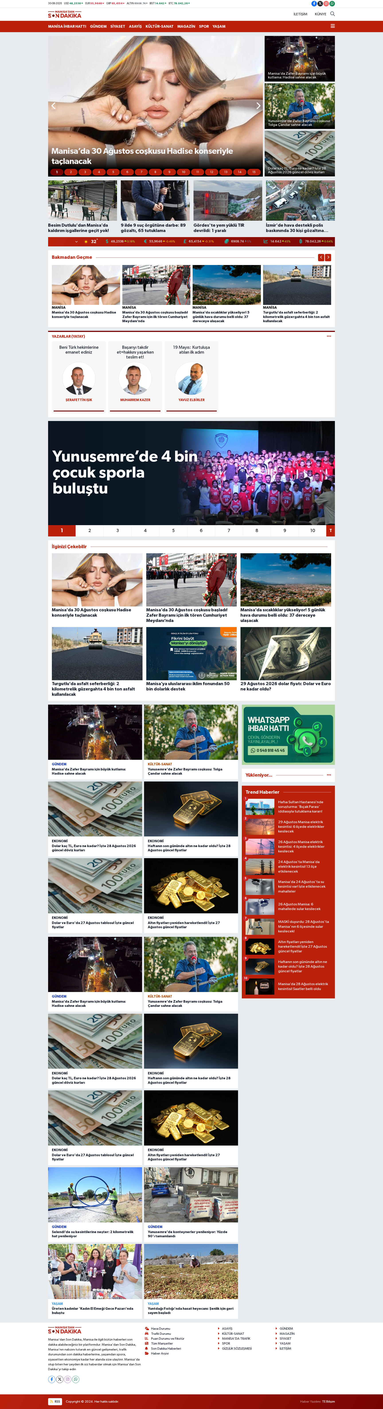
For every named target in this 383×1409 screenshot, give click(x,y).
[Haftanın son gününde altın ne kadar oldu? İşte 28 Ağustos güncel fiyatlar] (191, 809)
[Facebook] (51, 1379)
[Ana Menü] (333, 26)
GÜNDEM (98, 26)
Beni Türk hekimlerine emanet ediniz (79, 350)
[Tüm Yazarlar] (329, 336)
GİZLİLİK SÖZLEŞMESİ (237, 1348)
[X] (59, 1379)
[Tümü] (329, 775)
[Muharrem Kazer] (135, 378)
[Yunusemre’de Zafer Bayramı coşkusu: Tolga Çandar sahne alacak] (191, 732)
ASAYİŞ (135, 26)
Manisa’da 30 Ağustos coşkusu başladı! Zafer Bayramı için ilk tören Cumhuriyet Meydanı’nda (155, 317)
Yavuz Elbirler (192, 400)
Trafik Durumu (161, 1333)
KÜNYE (320, 14)
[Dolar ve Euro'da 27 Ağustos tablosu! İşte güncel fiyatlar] (95, 885)
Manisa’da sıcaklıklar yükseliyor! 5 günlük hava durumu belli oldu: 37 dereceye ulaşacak (221, 317)
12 (211, 172)
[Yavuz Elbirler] (191, 378)
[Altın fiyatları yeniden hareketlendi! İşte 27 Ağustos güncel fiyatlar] (191, 885)
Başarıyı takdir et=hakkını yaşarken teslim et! (135, 352)
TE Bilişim (328, 1401)
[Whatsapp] (75, 1379)
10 (183, 172)
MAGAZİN (186, 26)
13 (225, 172)
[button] (53, 106)
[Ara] (332, 14)
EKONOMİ (60, 841)
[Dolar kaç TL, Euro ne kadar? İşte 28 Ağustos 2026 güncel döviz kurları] (95, 809)
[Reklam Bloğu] (288, 735)
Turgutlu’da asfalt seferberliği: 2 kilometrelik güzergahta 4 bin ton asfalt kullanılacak (296, 317)
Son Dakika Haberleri (166, 1348)
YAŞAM (219, 26)
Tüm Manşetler (162, 1343)
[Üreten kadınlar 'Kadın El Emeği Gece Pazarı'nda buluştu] (95, 1271)
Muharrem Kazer (135, 400)
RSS (57, 1401)
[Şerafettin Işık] (79, 378)
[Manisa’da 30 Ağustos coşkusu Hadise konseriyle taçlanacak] (86, 285)
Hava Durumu (160, 1328)
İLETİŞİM (300, 14)
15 (254, 172)
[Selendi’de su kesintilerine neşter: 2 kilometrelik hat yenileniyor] (95, 1194)
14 (240, 172)
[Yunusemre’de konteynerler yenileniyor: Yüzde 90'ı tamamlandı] (191, 1194)
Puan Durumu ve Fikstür (167, 1338)
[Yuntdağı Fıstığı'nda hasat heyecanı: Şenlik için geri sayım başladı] (191, 1271)
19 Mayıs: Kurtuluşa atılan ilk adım (191, 350)
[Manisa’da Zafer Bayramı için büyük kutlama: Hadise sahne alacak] (95, 732)
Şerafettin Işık (79, 400)
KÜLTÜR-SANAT (160, 26)
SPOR (204, 26)
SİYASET (117, 26)
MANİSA (59, 307)
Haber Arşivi (160, 1353)
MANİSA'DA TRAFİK (236, 1338)
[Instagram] (67, 1379)
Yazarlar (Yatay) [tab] (68, 336)
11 (197, 172)
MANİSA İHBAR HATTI (67, 26)
